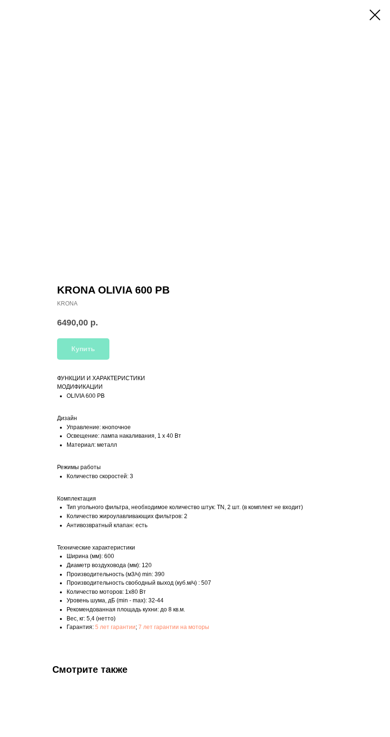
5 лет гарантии (115, 627)
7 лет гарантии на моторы (173, 627)
